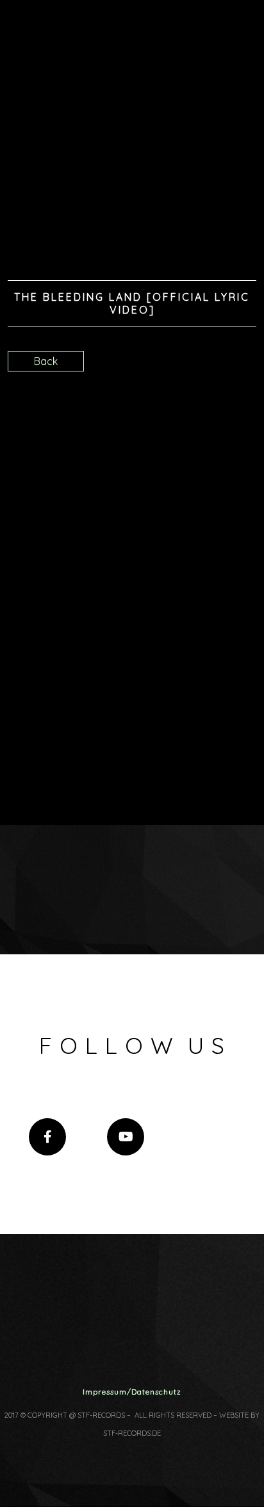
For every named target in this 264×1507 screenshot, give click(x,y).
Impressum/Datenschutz (132, 1391)
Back (46, 361)
